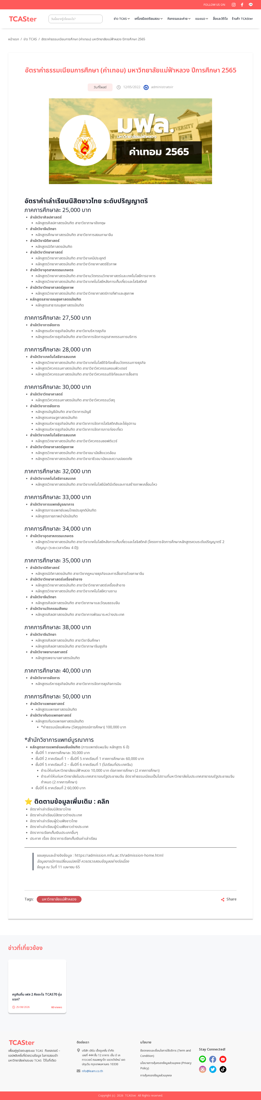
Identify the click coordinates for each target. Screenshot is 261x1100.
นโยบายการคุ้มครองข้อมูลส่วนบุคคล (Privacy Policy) (165, 1072)
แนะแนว (200, 18)
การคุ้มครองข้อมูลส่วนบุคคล (156, 1082)
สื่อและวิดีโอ (220, 18)
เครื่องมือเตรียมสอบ (147, 18)
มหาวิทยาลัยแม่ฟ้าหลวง (59, 899)
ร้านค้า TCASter (242, 18)
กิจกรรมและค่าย (177, 18)
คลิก (103, 802)
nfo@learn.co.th (92, 1077)
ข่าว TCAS (120, 18)
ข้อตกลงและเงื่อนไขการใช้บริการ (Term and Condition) (165, 1059)
